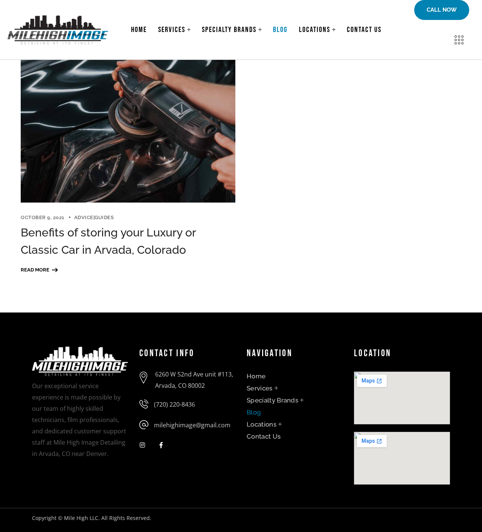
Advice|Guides (94, 217)
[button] (441, 10)
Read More (35, 270)
